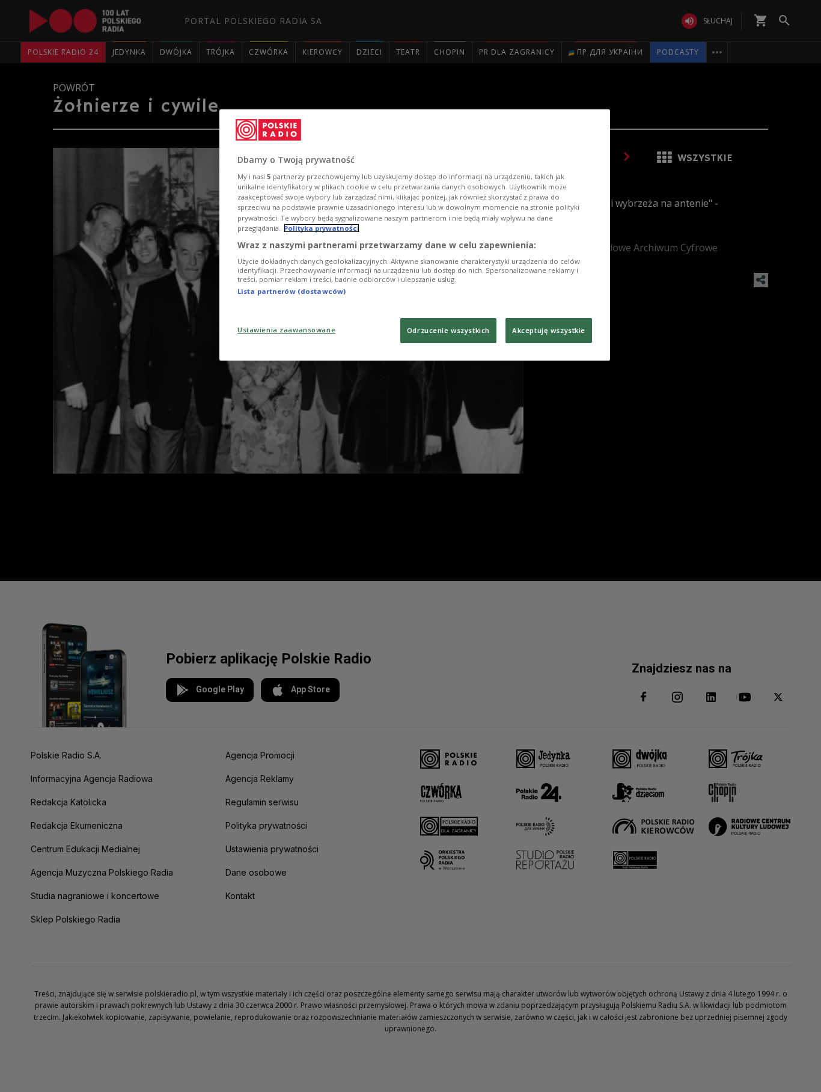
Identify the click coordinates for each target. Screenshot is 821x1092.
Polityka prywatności (321, 228)
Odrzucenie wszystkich (448, 330)
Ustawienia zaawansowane (286, 329)
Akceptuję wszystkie (548, 330)
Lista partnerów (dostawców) (291, 291)
